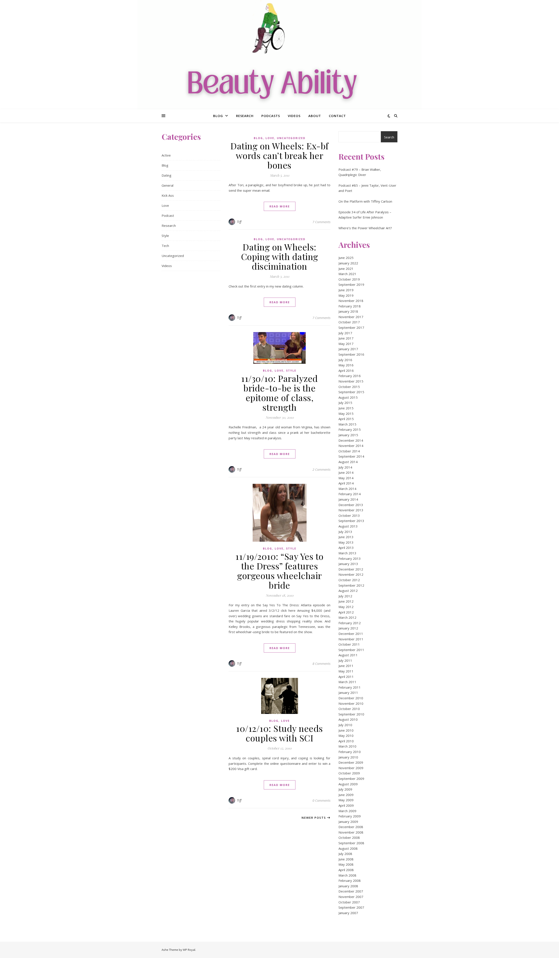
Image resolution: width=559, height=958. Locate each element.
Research (245, 116)
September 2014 (351, 456)
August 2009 (348, 784)
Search (389, 137)
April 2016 (346, 370)
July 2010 (345, 725)
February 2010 (349, 752)
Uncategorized (173, 255)
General (167, 185)
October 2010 (349, 708)
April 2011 (346, 676)
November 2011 (350, 639)
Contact (337, 116)
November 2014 (350, 445)
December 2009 (350, 762)
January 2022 (348, 263)
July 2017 (345, 333)
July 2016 (345, 360)
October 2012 (349, 580)
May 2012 (346, 607)
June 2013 (346, 537)
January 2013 (348, 564)
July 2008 (345, 853)
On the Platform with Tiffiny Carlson (365, 201)
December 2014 (350, 440)
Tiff (239, 222)
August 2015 (348, 397)
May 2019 (346, 295)
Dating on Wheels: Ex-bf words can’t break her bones (279, 155)
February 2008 (349, 880)
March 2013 (347, 553)
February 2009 (349, 816)
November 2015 (350, 381)
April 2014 (346, 483)
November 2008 (350, 832)
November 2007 (350, 896)
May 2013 (346, 542)
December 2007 (350, 891)
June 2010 (346, 730)
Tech (165, 245)
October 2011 (349, 644)
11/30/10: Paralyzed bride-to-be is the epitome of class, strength (279, 392)
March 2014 (347, 488)
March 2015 (347, 424)
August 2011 (348, 655)
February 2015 (349, 429)
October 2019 (349, 279)
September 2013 (351, 521)
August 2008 (348, 848)
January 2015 (348, 435)
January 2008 (348, 886)
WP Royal (189, 950)
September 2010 (351, 714)
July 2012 (345, 596)
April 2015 (346, 419)
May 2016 (346, 365)
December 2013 (350, 505)
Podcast (168, 215)
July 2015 (345, 402)
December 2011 (350, 633)
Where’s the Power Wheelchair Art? (365, 228)
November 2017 (350, 317)
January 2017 (348, 349)
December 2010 (350, 698)
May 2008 (346, 864)
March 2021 (347, 274)
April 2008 (346, 870)
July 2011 (345, 660)
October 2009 (349, 773)
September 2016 (351, 354)
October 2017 (349, 322)
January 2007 (348, 913)
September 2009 (351, 778)
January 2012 (348, 628)
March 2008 (347, 875)
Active (166, 155)
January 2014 (348, 499)
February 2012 (349, 623)
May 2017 (346, 343)
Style (165, 235)
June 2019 (346, 290)
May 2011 (346, 671)
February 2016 (349, 376)
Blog (218, 116)
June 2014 (346, 472)
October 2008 (349, 837)
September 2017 (351, 327)
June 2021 (346, 268)
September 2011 (351, 650)
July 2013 (345, 531)
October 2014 (349, 451)
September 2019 (351, 284)
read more (279, 206)
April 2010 (346, 741)
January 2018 (348, 311)
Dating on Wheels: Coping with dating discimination (279, 256)
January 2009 (348, 821)
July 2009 (345, 789)
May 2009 (346, 800)
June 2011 (346, 665)
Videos (294, 116)
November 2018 (350, 300)
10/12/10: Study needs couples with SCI (279, 733)
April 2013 (346, 547)
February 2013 (349, 558)
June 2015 (346, 408)
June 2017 (346, 338)
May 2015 (346, 413)
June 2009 (346, 795)
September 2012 (351, 585)
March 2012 (347, 617)
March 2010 (347, 746)
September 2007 (351, 907)
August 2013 (348, 526)
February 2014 (349, 494)
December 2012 (350, 569)
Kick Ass (168, 195)
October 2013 (349, 515)
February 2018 (349, 306)
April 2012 (346, 612)
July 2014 (345, 467)
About (314, 116)
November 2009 (350, 768)
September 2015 (351, 392)
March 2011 (347, 682)
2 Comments (321, 469)
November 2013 (350, 510)
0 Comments (321, 800)
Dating (166, 175)
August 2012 (348, 590)
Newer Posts (314, 818)
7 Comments (321, 222)
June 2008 (346, 859)
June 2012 (346, 601)
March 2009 (347, 811)
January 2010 (348, 757)
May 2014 (346, 478)
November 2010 (350, 703)
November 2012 (350, 574)
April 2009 (346, 805)
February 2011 (349, 687)
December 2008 (350, 827)
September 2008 (351, 843)
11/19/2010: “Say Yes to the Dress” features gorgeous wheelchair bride (279, 570)
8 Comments (321, 663)
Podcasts (270, 116)
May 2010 (346, 735)
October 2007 (349, 902)
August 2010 (348, 719)
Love (165, 205)
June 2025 (346, 257)
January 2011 (348, 692)
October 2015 (349, 386)
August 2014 (348, 462)
